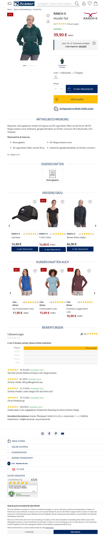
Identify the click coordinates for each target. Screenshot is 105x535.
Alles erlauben (75, 532)
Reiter (9, 9)
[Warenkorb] (96, 3)
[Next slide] (95, 63)
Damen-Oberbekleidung (22, 9)
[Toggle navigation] (9, 3)
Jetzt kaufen (77, 99)
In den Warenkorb (52, 249)
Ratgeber (79, 72)
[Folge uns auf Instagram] (42, 433)
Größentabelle (65, 72)
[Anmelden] (84, 3)
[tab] (24, 65)
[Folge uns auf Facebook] (49, 433)
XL (56, 76)
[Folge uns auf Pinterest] (55, 433)
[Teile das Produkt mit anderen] (48, 21)
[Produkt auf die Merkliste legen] (48, 15)
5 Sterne (17, 348)
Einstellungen (29, 532)
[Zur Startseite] (24, 3)
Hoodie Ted (37, 9)
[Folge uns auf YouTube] (62, 433)
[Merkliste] (90, 3)
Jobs (18, 463)
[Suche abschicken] (77, 3)
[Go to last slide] (9, 226)
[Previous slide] (56, 63)
